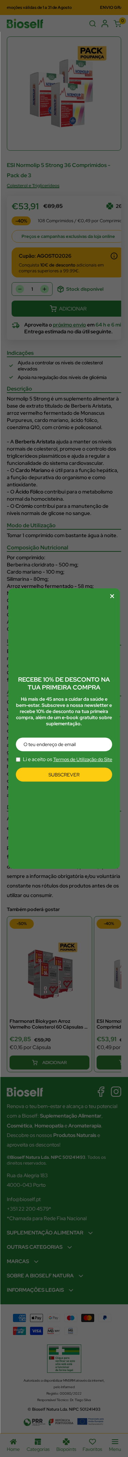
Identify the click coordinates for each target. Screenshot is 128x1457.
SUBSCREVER (64, 775)
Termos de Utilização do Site (82, 760)
